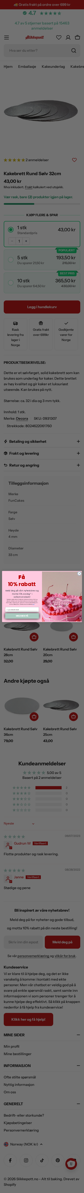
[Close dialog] (79, 573)
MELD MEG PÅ (22, 616)
